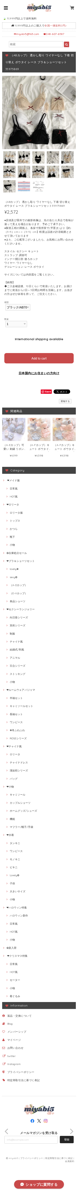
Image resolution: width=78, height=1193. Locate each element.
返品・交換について (19, 1015)
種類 (6, 302)
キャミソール (17, 794)
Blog (10, 1023)
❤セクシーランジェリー (20, 609)
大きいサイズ (17, 891)
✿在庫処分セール (16, 553)
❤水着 (10, 835)
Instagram (14, 1064)
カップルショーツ (20, 802)
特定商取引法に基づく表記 (23, 1080)
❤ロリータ (12, 504)
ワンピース (16, 722)
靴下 (12, 536)
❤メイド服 (13, 480)
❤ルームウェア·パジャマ (20, 689)
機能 (12, 819)
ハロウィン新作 (19, 915)
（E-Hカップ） (18, 593)
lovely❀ (14, 569)
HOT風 (14, 496)
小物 (12, 544)
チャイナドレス (19, 762)
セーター (15, 980)
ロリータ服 (16, 512)
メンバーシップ (16, 1031)
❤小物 (10, 786)
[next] (71, 1131)
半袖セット (16, 698)
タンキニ (15, 843)
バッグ (14, 778)
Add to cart (39, 358)
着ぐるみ (15, 996)
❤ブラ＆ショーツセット (20, 561)
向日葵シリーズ (19, 617)
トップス (15, 520)
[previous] (7, 1131)
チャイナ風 (16, 641)
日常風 (14, 488)
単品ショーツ (17, 601)
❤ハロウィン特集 (16, 907)
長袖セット (16, 714)
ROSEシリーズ (18, 738)
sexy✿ (13, 577)
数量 (6, 319)
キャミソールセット (21, 706)
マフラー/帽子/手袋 (21, 827)
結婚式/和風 (17, 649)
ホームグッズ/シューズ (23, 810)
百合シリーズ (17, 665)
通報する (65, 401)
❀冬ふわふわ (17, 730)
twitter (11, 1056)
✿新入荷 (11, 947)
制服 (12, 633)
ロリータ (15, 754)
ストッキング (17, 673)
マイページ (14, 1039)
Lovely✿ (14, 875)
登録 (66, 1139)
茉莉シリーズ (17, 625)
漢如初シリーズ (19, 770)
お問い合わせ (15, 1047)
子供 (12, 883)
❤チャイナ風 (14, 746)
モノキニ (15, 859)
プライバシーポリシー (20, 1072)
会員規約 (69, 1161)
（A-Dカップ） (18, 585)
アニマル (15, 657)
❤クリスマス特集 (17, 955)
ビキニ (14, 867)
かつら (14, 528)
